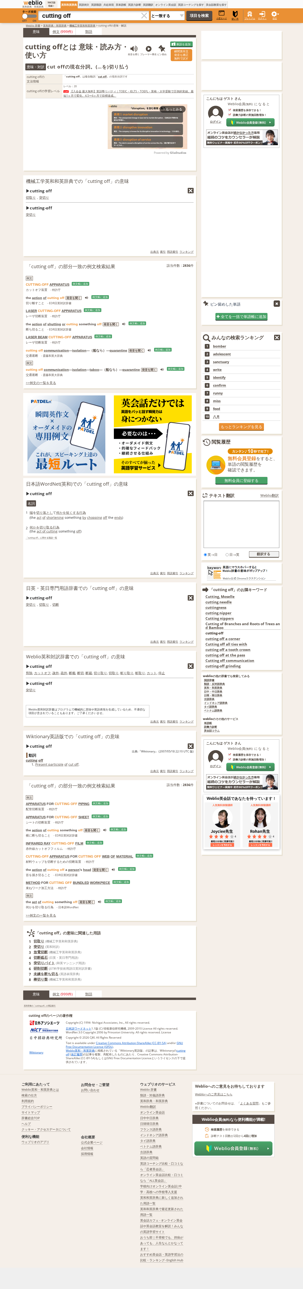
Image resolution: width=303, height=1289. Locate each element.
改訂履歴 (76, 1054)
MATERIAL (124, 856)
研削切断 (41, 968)
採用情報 (87, 1154)
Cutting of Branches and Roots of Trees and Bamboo (242, 626)
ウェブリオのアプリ (35, 1142)
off (105, 517)
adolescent (222, 354)
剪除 (29, 673)
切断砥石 (41, 957)
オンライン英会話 (165, 4)
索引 (163, 251)
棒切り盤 (41, 979)
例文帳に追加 (80, 283)
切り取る (46, 527)
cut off (73, 764)
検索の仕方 (29, 1095)
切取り (31, 197)
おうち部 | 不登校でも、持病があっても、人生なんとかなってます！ (161, 1243)
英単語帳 (121, 4)
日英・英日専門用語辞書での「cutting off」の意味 (80, 588)
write (217, 370)
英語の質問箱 (149, 1158)
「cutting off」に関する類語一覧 (41, 538)
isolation (79, 350)
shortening (55, 517)
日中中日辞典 (149, 1118)
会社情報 (87, 1148)
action (37, 298)
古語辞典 (209, 699)
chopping (94, 517)
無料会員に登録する (241, 480)
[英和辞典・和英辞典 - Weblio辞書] (32, 2)
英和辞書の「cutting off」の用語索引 (40, 1005)
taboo (94, 369)
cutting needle (218, 602)
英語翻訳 (148, 4)
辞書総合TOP (31, 1118)
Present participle (49, 764)
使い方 (235, 19)
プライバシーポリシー (37, 1106)
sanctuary (221, 362)
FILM (79, 843)
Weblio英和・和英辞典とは (40, 1089)
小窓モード (221, 18)
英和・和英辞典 (213, 687)
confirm (219, 385)
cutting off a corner (222, 639)
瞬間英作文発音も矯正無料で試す (181, 55)
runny (218, 393)
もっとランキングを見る (241, 426)
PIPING (83, 804)
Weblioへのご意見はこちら (213, 1094)
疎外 (55, 673)
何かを (61, 512)
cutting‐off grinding (223, 666)
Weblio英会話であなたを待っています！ (241, 798)
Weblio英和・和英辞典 (80, 1051)
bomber (219, 346)
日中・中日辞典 (213, 691)
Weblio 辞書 (33, 25)
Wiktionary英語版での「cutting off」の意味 (73, 736)
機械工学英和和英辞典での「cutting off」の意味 (77, 181)
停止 (161, 673)
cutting (31, 760)
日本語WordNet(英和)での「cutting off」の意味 (77, 484)
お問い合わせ (90, 1090)
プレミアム (250, 18)
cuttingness (215, 608)
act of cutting (47, 531)
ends (118, 517)
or (63, 324)
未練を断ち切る (46, 973)
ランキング (186, 251)
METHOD (33, 883)
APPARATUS (59, 284)
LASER (31, 311)
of (44, 298)
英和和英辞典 (69, 4)
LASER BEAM (37, 337)
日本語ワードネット (78, 1029)
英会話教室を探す (216, 4)
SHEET (83, 817)
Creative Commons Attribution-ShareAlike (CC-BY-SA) (131, 1043)
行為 (82, 512)
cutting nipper (218, 613)
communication (56, 350)
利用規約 (28, 1101)
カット (152, 673)
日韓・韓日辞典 (213, 695)
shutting (54, 324)
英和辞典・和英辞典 (55, 25)
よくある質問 (249, 1103)
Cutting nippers (219, 618)
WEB (106, 856)
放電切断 (41, 952)
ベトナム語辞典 (213, 710)
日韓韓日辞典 (149, 1124)
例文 (56, 31)
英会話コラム (212, 730)
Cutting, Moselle (220, 597)
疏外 (64, 673)
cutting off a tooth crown (227, 650)
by (84, 517)
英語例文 (84, 4)
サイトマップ (31, 1112)
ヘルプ (26, 1124)
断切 (80, 673)
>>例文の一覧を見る (41, 382)
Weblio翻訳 (269, 495)
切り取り (100, 673)
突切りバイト (44, 962)
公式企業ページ (91, 1142)
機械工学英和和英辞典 (82, 25)
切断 (55, 604)
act (39, 517)
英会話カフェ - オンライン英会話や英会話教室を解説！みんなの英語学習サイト (161, 1226)
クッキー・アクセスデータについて (46, 1129)
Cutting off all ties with (226, 644)
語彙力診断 (210, 726)
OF (113, 856)
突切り (44, 197)
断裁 (88, 673)
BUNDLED (81, 883)
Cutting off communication (229, 661)
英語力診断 (134, 4)
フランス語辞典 (151, 1129)
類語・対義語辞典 (152, 1095)
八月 (216, 417)
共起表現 (108, 4)
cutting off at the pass (225, 655)
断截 (72, 673)
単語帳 (208, 723)
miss (217, 401)
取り (130, 673)
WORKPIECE (100, 883)
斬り (123, 673)
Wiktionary (36, 1052)
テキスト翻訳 (222, 495)
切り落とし (44, 512)
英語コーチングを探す (191, 4)
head (87, 870)
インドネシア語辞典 (215, 703)
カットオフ (42, 673)
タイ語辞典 (210, 706)
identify (219, 378)
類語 (88, 31)
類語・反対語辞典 (214, 684)
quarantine (118, 350)
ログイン (262, 18)
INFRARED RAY (38, 843)
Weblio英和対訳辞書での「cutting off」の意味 (75, 656)
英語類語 (96, 4)
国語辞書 (209, 680)
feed (216, 409)
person (74, 870)
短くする (72, 512)
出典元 (154, 251)
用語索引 (172, 251)
